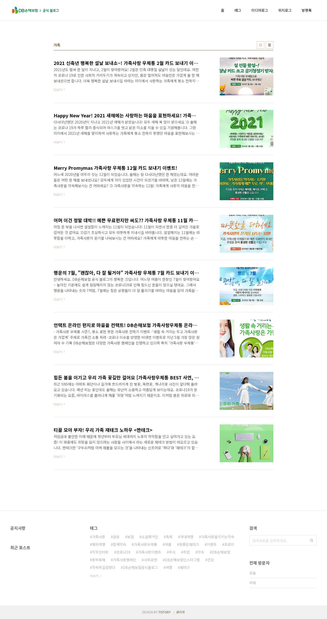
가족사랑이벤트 (149, 552)
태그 (238, 10)
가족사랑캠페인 (124, 559)
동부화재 (98, 559)
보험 (130, 536)
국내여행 (186, 536)
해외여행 (98, 544)
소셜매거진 (150, 536)
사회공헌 (150, 559)
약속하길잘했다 (103, 567)
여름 (168, 544)
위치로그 (284, 10)
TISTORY (164, 612)
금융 (116, 536)
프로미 (229, 544)
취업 (186, 552)
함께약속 (119, 544)
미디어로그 (259, 10)
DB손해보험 (221, 552)
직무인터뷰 (100, 552)
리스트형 (269, 45)
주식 (172, 552)
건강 (210, 559)
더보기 (94, 575)
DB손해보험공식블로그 (140, 567)
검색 (312, 540)
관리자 (180, 612)
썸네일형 (260, 45)
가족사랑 (98, 536)
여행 (169, 567)
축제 (169, 536)
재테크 (185, 567)
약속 (200, 552)
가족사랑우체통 (145, 544)
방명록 (307, 10)
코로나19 (123, 552)
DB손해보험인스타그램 (182, 559)
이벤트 (212, 544)
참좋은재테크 (189, 544)
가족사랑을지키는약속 (217, 536)
